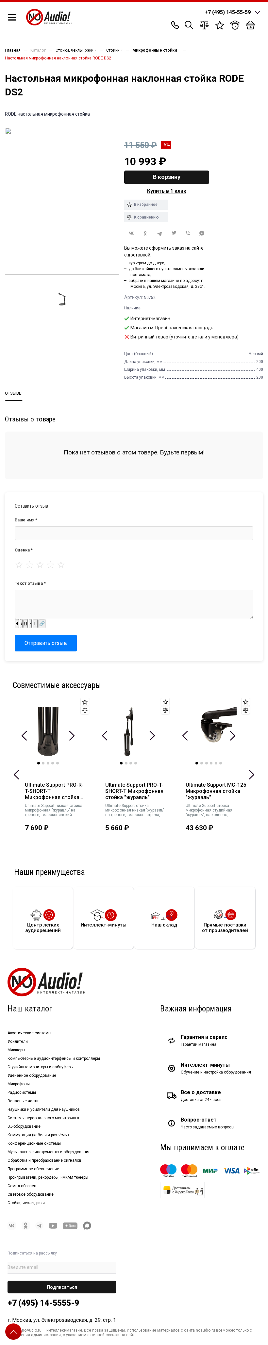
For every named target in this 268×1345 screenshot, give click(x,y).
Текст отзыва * (30, 583)
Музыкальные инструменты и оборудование (49, 1152)
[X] (174, 233)
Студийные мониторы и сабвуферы (41, 1067)
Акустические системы (29, 1033)
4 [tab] (52, 763)
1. (35, 623)
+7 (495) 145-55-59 (228, 12)
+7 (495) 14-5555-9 (43, 1303)
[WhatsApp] (202, 233)
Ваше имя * (26, 519)
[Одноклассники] (145, 233)
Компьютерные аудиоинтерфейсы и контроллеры (54, 1058)
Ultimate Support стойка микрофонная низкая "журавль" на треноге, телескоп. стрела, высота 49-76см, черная (134, 810)
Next (72, 736)
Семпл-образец (22, 1186)
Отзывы (14, 393)
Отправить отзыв (46, 643)
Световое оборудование (31, 1194)
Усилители (18, 1041)
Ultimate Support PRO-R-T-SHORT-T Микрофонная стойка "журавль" (54, 791)
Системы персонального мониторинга (43, 1118)
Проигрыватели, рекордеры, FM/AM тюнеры (48, 1177)
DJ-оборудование (24, 1126)
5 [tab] (57, 763)
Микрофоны (19, 1084)
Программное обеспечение (33, 1169)
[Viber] (188, 233)
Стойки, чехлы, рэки (26, 1203)
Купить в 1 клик (166, 191)
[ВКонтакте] (131, 233)
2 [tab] (43, 763)
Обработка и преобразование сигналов (44, 1160)
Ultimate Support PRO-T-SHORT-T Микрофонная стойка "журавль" (134, 791)
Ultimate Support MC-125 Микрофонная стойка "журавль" (216, 791)
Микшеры (16, 1050)
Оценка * (24, 550)
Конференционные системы (34, 1143)
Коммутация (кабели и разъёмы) (38, 1135)
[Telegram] (160, 233)
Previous (16, 774)
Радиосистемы (22, 1092)
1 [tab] (38, 763)
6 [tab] (220, 763)
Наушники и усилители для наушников (44, 1109)
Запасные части (23, 1101)
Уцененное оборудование (32, 1075)
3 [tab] (48, 763)
